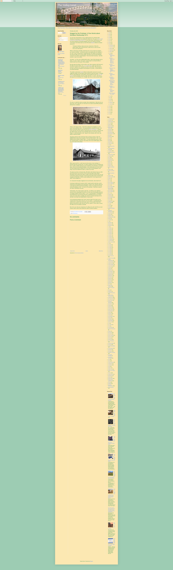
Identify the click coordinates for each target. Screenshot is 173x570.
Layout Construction (110, 260)
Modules (109, 281)
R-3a (109, 326)
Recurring (110, 332)
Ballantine (110, 130)
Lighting (109, 268)
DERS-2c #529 (111, 176)
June (110, 96)
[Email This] (85, 211)
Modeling (110, 279)
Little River (110, 270)
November (111, 46)
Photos (109, 312)
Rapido (109, 331)
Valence (109, 367)
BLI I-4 (109, 137)
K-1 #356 (110, 247)
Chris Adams (61, 51)
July (110, 53)
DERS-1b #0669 (111, 167)
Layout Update (111, 264)
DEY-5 (109, 185)
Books (109, 139)
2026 (109, 32)
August (110, 51)
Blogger (91, 561)
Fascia (109, 199)
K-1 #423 (110, 251)
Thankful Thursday (111, 352)
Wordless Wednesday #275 (112, 55)
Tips (109, 359)
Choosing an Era (111, 146)
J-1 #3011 (110, 229)
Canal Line (110, 143)
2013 (109, 113)
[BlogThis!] (86, 211)
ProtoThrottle (110, 320)
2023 (109, 37)
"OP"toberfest (110, 118)
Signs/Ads (110, 349)
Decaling (109, 158)
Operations (110, 303)
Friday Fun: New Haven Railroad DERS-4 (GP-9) (112, 70)
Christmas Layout (111, 152)
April (110, 99)
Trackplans (110, 363)
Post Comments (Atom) (79, 252)
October (110, 48)
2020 (109, 42)
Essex (109, 198)
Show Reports (110, 348)
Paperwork (110, 306)
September (111, 50)
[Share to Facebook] (89, 211)
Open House (110, 300)
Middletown (110, 275)
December (111, 45)
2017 (109, 107)
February (111, 102)
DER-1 (109, 161)
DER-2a (109, 162)
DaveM (81, 72)
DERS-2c (110, 175)
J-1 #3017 (110, 235)
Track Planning (111, 362)
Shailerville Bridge (111, 345)
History (109, 218)
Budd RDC (110, 142)
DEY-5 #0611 (110, 190)
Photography (110, 310)
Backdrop (110, 129)
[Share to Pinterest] (90, 211)
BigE (109, 135)
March (110, 100)
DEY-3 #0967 (110, 182)
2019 (109, 43)
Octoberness (110, 297)
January (110, 104)
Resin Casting (110, 335)
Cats (109, 144)
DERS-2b (110, 169)
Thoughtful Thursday (110, 355)
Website (109, 377)
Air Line (109, 123)
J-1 (108, 226)
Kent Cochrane (111, 255)
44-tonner (110, 120)
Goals (109, 206)
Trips (109, 366)
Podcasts (110, 313)
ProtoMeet (110, 319)
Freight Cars (110, 201)
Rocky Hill (110, 339)
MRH (109, 283)
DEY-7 (109, 193)
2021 (109, 40)
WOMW (109, 383)
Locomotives (110, 271)
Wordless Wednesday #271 (112, 87)
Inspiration (110, 225)
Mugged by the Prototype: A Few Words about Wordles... (112, 82)
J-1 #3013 (110, 230)
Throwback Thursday (110, 358)
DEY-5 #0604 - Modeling (111, 188)
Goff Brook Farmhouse (110, 211)
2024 (109, 35)
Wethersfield (110, 378)
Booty (109, 140)
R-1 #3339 (110, 324)
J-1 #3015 (110, 232)
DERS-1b (110, 165)
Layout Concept (111, 258)
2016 (109, 109)
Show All (64, 95)
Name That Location (110, 286)
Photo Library (110, 309)
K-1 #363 (110, 250)
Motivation (110, 282)
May (110, 97)
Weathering (110, 375)
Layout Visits (110, 265)
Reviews (109, 338)
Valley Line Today (111, 370)
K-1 (108, 243)
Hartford (109, 214)
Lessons (109, 267)
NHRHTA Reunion (111, 292)
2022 (109, 39)
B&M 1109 (110, 125)
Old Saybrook (110, 298)
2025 (109, 34)
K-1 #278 (110, 244)
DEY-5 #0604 (110, 186)
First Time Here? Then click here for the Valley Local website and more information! (77, 27)
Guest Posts (110, 212)
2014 (109, 112)
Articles (109, 124)
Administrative (110, 121)
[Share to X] (87, 211)
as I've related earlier (88, 65)
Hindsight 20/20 (111, 217)
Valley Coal (110, 369)
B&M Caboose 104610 (110, 128)
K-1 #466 (110, 252)
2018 (109, 106)
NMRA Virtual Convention (110, 296)
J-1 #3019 (110, 236)
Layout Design (110, 261)
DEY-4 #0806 (110, 183)
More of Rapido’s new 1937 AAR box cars (61, 83)
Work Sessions (111, 387)
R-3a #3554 (110, 327)
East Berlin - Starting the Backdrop (111, 78)
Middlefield (110, 274)
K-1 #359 (110, 248)
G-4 (108, 204)
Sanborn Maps (111, 343)
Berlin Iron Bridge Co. (93, 129)
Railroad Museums (111, 328)
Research (110, 333)
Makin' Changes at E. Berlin (112, 94)
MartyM (92, 42)
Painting (109, 305)
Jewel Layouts (110, 241)
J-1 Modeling (110, 239)
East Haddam (110, 197)
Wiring (109, 382)
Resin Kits (110, 336)
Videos (109, 372)
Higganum (110, 215)
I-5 (108, 221)
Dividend (109, 195)
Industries (110, 222)
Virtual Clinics (110, 374)
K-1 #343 (110, 246)
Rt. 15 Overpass (111, 340)
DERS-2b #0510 (111, 173)
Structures (110, 351)
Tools (109, 360)
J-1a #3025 (110, 240)
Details (109, 178)
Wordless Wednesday (110, 385)
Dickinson (110, 194)
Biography (110, 136)
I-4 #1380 (110, 219)
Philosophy (110, 308)
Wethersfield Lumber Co (110, 380)
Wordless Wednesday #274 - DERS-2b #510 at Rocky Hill (112, 60)
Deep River (110, 160)
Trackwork (110, 365)
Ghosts (109, 205)
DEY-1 (109, 179)
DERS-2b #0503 (111, 170)
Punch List (110, 321)
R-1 (108, 323)
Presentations (110, 316)
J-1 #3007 (110, 228)
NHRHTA (110, 291)
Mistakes (109, 278)
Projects (109, 317)
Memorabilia (110, 272)
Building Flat (60, 72)
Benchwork (110, 132)
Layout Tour (110, 263)
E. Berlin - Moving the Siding (111, 90)
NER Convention (111, 287)
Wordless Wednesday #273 (112, 65)
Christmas (110, 150)
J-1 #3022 (110, 237)
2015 (109, 110)
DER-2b (109, 164)
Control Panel (110, 154)
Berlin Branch (75, 213)
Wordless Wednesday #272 (112, 74)
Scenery (109, 344)
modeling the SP (61, 81)
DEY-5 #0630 (110, 191)
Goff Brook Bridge (111, 208)
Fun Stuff (109, 202)
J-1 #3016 (110, 233)
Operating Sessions (110, 302)
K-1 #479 (110, 254)
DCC (109, 157)
